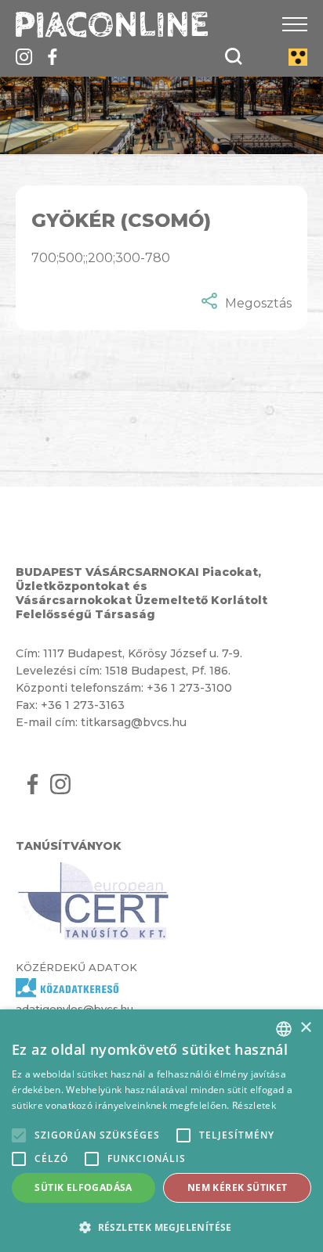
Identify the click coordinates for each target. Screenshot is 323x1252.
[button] (161, 1226)
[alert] (161, 1130)
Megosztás (258, 303)
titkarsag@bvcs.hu (134, 722)
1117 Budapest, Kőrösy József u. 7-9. (142, 653)
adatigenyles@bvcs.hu (74, 1008)
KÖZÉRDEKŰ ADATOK (76, 967)
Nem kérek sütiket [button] (237, 1187)
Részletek (254, 1105)
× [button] (305, 1028)
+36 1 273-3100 (189, 688)
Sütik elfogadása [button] (83, 1187)
